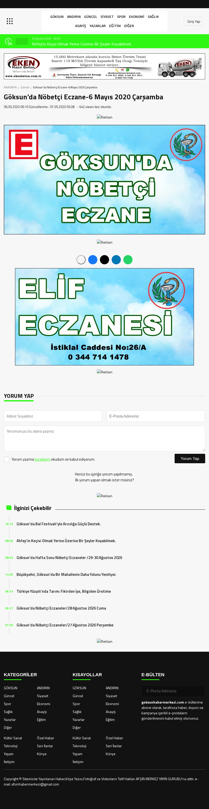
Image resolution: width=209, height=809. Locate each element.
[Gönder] (199, 691)
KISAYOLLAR (87, 674)
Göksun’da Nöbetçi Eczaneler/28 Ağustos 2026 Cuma (61, 608)
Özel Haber (45, 738)
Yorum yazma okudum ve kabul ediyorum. (53, 459)
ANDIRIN (74, 16)
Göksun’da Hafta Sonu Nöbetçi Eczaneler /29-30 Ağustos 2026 (69, 558)
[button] (19, 41)
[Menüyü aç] (10, 21)
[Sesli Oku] (81, 259)
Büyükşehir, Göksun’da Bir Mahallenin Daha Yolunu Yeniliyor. (66, 574)
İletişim (9, 761)
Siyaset (107, 16)
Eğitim (115, 25)
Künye (42, 753)
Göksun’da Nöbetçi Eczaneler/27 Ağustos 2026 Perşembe (65, 625)
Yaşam (9, 753)
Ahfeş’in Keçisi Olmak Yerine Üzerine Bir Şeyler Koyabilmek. (82, 44)
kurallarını (42, 459)
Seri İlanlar (45, 745)
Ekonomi (136, 16)
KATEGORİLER (20, 674)
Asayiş (80, 25)
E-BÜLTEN (152, 674)
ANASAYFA (10, 87)
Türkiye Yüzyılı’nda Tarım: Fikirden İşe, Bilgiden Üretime (64, 591)
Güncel (90, 16)
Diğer (129, 25)
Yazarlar (97, 25)
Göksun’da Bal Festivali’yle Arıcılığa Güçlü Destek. (59, 524)
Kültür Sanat (13, 738)
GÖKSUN (57, 16)
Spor (121, 16)
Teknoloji (11, 745)
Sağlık (153, 16)
